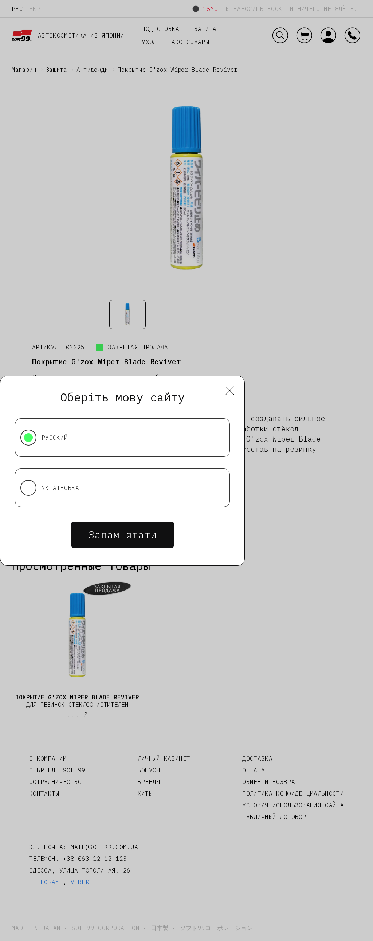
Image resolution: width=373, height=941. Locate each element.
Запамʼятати (123, 534)
